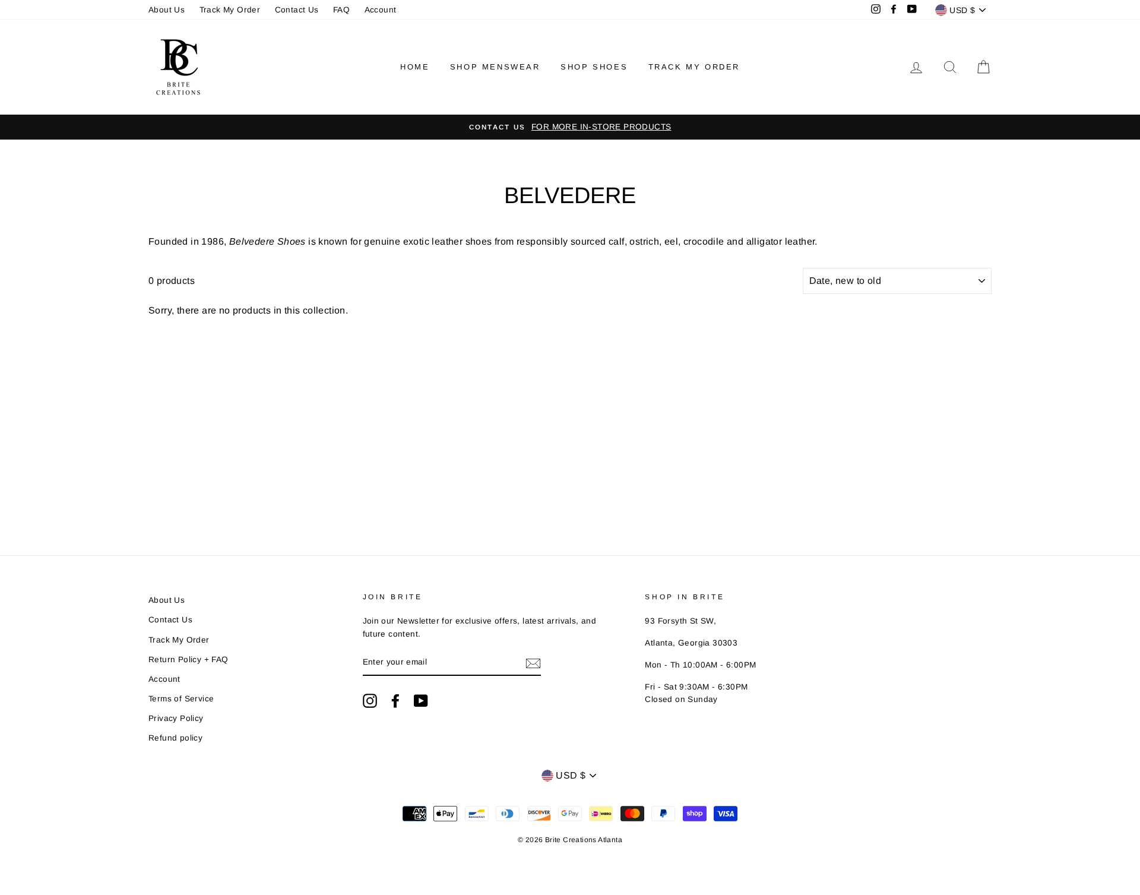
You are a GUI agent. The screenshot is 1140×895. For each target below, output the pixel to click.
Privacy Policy (176, 718)
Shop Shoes (594, 66)
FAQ (341, 9)
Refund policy (175, 737)
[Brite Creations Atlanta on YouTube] (421, 701)
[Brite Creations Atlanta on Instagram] (370, 701)
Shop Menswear (495, 66)
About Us (166, 9)
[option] (570, 127)
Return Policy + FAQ (188, 659)
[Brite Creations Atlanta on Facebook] (395, 701)
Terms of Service (181, 698)
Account (381, 9)
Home (414, 66)
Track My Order (230, 9)
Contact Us (297, 9)
